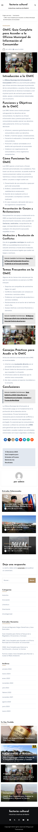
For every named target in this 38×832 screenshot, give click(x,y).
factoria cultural (18, 4)
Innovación (6, 600)
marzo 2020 (6, 711)
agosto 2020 (6, 702)
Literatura (5, 604)
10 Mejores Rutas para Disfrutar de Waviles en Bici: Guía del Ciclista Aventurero (17, 527)
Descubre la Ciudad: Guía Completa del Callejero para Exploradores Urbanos (17, 548)
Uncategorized (7, 614)
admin (10, 49)
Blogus (28, 827)
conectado (21, 568)
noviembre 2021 (7, 697)
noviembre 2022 (7, 683)
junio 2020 (6, 706)
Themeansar (19, 829)
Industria (5, 595)
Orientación (6, 25)
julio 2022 (5, 688)
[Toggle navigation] (2, 5)
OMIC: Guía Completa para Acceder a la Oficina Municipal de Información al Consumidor (17, 37)
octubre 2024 (6, 669)
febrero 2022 (6, 692)
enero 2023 (6, 678)
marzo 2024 (6, 674)
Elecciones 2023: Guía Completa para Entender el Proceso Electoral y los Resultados (18, 506)
